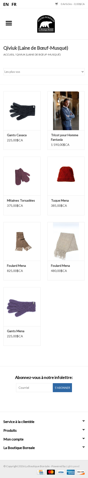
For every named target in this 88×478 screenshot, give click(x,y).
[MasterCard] (50, 472)
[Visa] (60, 472)
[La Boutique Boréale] (53, 23)
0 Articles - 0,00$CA (72, 4)
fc (14, 4)
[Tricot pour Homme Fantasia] (66, 110)
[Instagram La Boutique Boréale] (48, 401)
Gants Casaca (17, 135)
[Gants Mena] (22, 306)
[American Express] (70, 472)
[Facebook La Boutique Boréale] (40, 401)
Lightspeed (72, 466)
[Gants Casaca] (22, 110)
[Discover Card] (80, 472)
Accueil (8, 54)
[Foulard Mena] (22, 241)
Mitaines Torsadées (21, 200)
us (6, 4)
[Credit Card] (40, 472)
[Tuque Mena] (66, 176)
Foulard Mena (16, 265)
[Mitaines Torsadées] (22, 176)
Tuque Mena (60, 200)
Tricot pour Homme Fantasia (64, 137)
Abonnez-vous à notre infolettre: (44, 377)
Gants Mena (15, 331)
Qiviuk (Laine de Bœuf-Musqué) (38, 54)
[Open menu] (9, 22)
